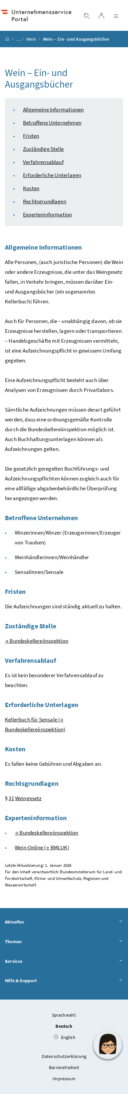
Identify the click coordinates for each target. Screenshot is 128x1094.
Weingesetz (28, 798)
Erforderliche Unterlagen (52, 175)
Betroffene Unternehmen (52, 122)
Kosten (31, 188)
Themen (13, 941)
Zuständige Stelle (43, 148)
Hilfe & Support (21, 980)
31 (11, 798)
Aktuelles (14, 922)
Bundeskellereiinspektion (37, 640)
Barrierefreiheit (64, 1067)
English (67, 1037)
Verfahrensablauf (43, 162)
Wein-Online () (42, 847)
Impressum (64, 1079)
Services (13, 961)
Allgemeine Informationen (53, 109)
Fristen (31, 135)
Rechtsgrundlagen (44, 201)
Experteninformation (47, 214)
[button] (107, 1044)
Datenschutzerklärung (64, 1056)
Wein (31, 39)
